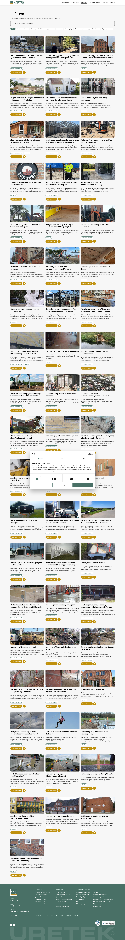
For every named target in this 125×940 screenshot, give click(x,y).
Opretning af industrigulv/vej (64, 899)
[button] (65, 6)
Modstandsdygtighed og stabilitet (102, 901)
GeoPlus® (84, 68)
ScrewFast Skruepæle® (99, 318)
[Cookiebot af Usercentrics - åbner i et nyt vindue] (87, 454)
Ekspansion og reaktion (99, 897)
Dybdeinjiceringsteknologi (100, 894)
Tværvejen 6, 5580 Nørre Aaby (19, 911)
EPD (77, 901)
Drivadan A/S (49, 146)
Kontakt (76, 915)
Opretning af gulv (40, 901)
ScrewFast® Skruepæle (83, 892)
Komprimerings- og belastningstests (103, 899)
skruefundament (15, 528)
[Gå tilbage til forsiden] (17, 4)
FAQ (57, 915)
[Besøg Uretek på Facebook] (14, 925)
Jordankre (58, 904)
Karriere (68, 915)
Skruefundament (40, 904)
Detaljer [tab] (63, 458)
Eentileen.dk (27, 612)
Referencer (39, 915)
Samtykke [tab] (40, 458)
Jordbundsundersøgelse (42, 897)
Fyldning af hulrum (41, 899)
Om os (105, 6)
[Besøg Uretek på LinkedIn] (11, 925)
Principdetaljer (80, 899)
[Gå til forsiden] (13, 892)
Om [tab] (84, 458)
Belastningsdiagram (81, 897)
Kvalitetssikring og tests (82, 894)
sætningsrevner (95, 693)
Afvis (41, 485)
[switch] (54, 479)
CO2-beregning (80, 904)
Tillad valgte (62, 485)
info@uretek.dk (15, 906)
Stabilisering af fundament (43, 892)
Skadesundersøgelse (41, 894)
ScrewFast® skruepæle (16, 68)
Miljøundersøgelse (98, 904)
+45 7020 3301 (14, 900)
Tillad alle (83, 485)
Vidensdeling (49, 915)
